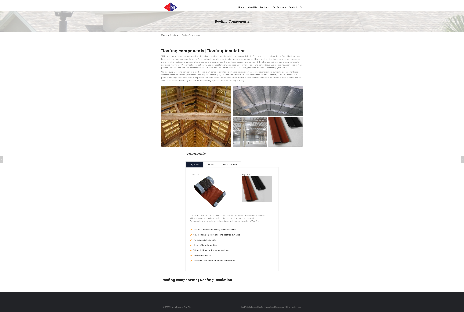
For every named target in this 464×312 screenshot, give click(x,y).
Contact (293, 7)
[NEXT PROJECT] (462, 159)
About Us (252, 7)
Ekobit (211, 164)
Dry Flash (194, 164)
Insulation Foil (229, 164)
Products (264, 7)
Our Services (279, 7)
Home (241, 7)
